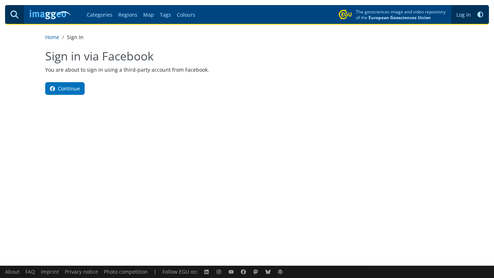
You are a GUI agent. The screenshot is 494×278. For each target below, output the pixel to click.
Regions (127, 14)
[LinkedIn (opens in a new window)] (207, 271)
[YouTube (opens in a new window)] (232, 271)
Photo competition (126, 271)
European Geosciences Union (400, 17)
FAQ (30, 271)
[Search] (14, 14)
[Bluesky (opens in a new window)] (268, 271)
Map (148, 14)
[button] (480, 14)
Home (52, 37)
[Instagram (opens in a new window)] (219, 271)
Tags (165, 14)
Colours (186, 14)
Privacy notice (81, 271)
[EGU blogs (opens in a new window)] (281, 271)
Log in (463, 14)
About (12, 271)
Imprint (50, 271)
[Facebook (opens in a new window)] (244, 271)
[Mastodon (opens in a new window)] (256, 271)
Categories (99, 14)
